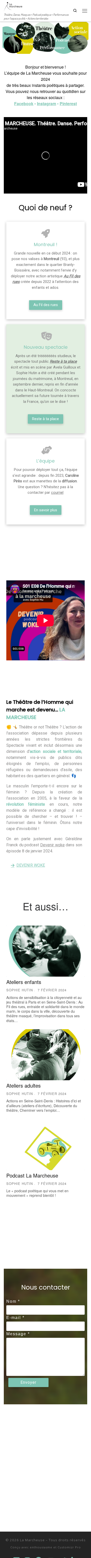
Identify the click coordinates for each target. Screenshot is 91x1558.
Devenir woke (52, 844)
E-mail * (15, 1317)
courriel (57, 492)
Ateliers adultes (23, 1085)
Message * (18, 1334)
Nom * (13, 1301)
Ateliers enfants (23, 981)
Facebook (23, 103)
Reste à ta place (63, 361)
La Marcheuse (32, 1540)
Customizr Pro (69, 1547)
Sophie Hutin (19, 990)
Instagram (46, 103)
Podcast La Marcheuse (32, 1175)
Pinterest (68, 103)
